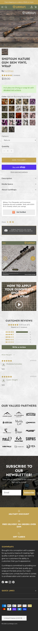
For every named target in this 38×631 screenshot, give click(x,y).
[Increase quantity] (12, 151)
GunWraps (8, 71)
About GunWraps (9, 190)
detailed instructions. (12, 90)
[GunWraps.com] (19, 7)
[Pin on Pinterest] (13, 222)
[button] (7, 75)
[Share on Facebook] (10, 222)
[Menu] (2, 7)
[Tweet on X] (7, 222)
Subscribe (29, 492)
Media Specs (7, 184)
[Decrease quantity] (3, 151)
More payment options (19, 172)
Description (7, 178)
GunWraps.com (12, 623)
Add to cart (19, 160)
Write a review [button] (19, 347)
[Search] (7, 7)
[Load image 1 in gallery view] (19, 29)
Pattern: (5, 136)
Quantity (5, 146)
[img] (7, 361)
